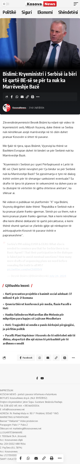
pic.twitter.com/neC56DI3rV (24, 269)
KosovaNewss (19, 107)
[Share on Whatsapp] (17, 97)
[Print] (32, 97)
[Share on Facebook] (11, 97)
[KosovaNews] (41, 4)
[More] (37, 97)
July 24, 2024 (57, 276)
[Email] (22, 97)
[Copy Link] (27, 97)
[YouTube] (42, 378)
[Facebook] (37, 378)
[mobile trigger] (77, 3)
